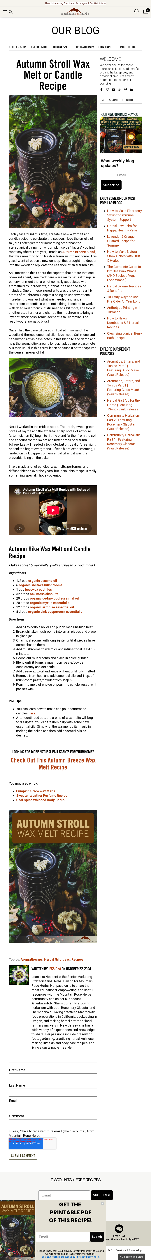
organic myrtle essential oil (50, 603)
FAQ (110, 1250)
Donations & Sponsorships (129, 1250)
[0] (145, 13)
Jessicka (54, 969)
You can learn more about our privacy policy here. (71, 1256)
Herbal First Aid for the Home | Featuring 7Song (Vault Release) (123, 404)
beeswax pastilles (38, 589)
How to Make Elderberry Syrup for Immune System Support (124, 215)
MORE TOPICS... (129, 47)
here (32, 713)
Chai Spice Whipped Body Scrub (40, 800)
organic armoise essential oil (52, 607)
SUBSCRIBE (102, 1195)
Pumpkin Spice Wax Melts (35, 791)
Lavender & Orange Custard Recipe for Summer (121, 241)
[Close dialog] (102, 1203)
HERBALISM (60, 47)
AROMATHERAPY (85, 47)
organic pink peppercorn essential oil (56, 612)
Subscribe (111, 184)
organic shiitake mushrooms (40, 585)
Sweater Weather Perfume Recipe (41, 795)
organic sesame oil (42, 581)
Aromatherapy (31, 959)
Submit (97, 1237)
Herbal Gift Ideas (57, 959)
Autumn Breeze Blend (78, 252)
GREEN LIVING (39, 47)
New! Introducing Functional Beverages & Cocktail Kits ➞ (75, 3)
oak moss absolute (44, 594)
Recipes (77, 959)
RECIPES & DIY (18, 47)
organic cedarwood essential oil (54, 598)
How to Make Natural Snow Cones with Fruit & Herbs (123, 256)
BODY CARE (104, 47)
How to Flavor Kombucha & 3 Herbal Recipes (123, 322)
